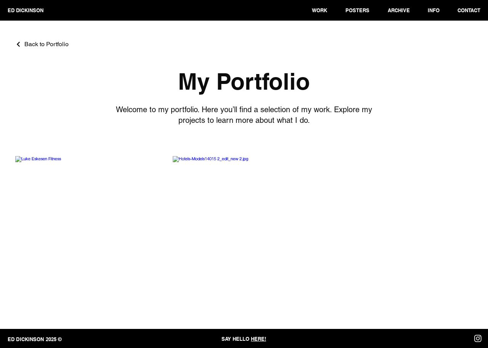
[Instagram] (478, 338)
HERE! (258, 339)
